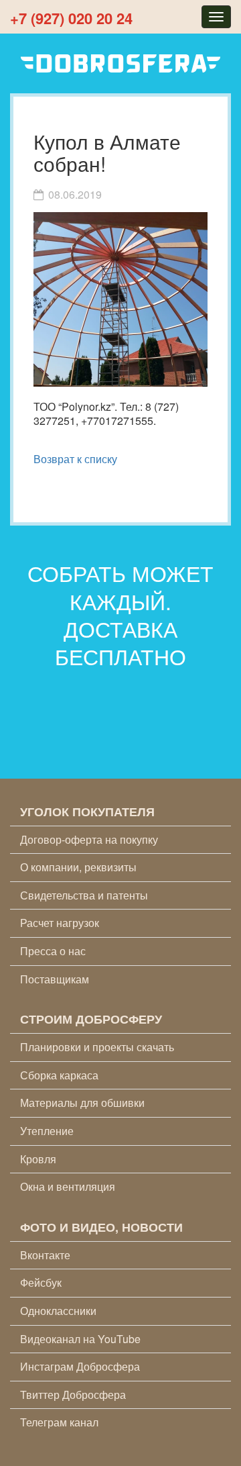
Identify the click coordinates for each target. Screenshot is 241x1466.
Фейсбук (41, 1282)
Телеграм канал (59, 1422)
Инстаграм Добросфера (80, 1366)
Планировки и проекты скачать (97, 1047)
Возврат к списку (75, 459)
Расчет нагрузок (59, 922)
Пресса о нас (53, 951)
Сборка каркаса (59, 1075)
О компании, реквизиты (78, 867)
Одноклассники (58, 1310)
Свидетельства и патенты (84, 895)
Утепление (47, 1130)
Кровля (38, 1159)
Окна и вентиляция (67, 1186)
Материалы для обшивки (82, 1102)
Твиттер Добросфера (73, 1394)
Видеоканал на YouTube (80, 1339)
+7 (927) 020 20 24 (71, 18)
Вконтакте (45, 1255)
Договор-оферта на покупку (89, 839)
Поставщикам (54, 979)
